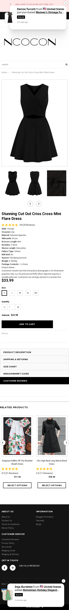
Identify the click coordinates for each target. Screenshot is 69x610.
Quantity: (5, 302)
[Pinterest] (13, 568)
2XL (35, 293)
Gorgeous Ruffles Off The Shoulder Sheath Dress (17, 462)
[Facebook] (4, 568)
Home (4, 72)
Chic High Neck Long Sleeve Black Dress (52, 462)
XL (28, 293)
